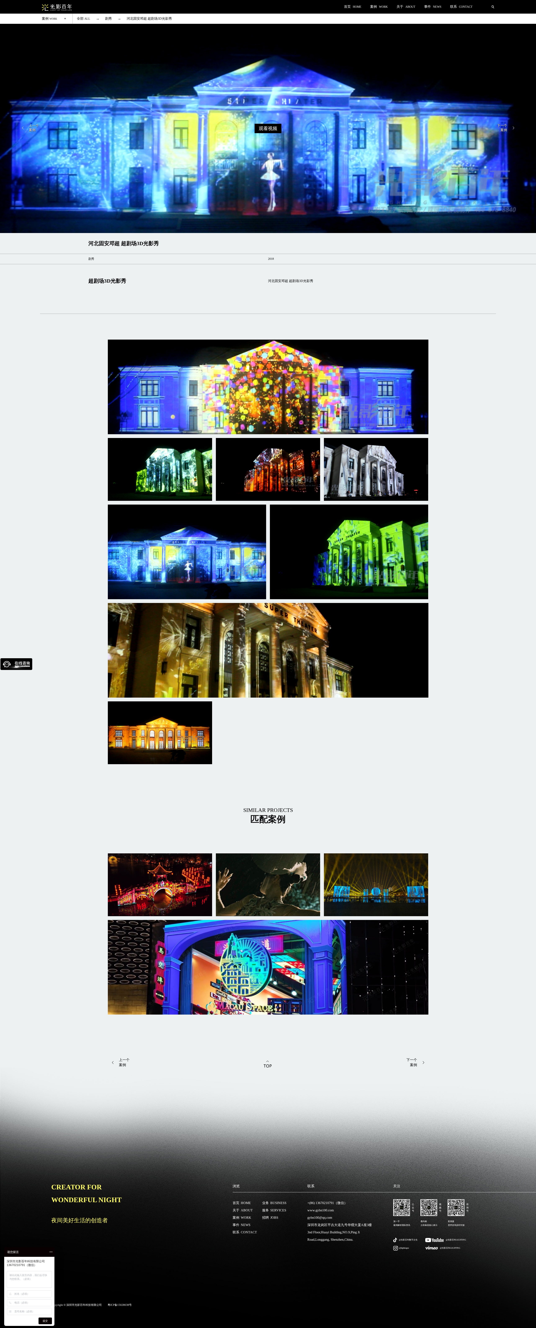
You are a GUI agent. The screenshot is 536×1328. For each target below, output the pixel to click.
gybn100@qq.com (319, 1217)
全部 (83, 18)
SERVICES (274, 1210)
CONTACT (245, 1232)
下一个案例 (502, 128)
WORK (242, 1217)
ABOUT (243, 1210)
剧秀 (108, 18)
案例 (49, 18)
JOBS (270, 1217)
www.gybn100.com (320, 1210)
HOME (242, 1203)
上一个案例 (34, 128)
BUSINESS (274, 1203)
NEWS (241, 1225)
